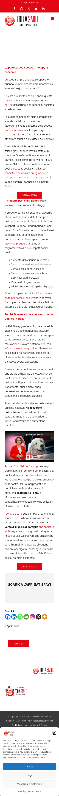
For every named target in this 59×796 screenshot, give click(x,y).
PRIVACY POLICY (35, 791)
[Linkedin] (14, 617)
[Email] (26, 617)
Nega (29, 775)
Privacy (48, 721)
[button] (54, 732)
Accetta (30, 766)
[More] (44, 617)
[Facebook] (8, 617)
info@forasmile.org (29, 2)
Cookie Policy (20, 791)
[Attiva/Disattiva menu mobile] (52, 18)
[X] (38, 617)
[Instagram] (32, 617)
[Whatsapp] (20, 617)
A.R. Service (42, 725)
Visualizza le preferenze (29, 784)
